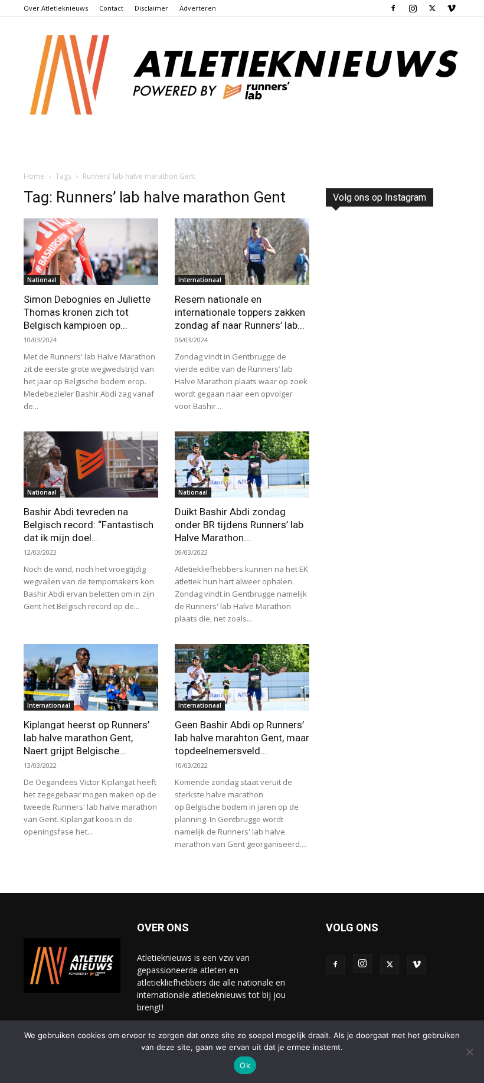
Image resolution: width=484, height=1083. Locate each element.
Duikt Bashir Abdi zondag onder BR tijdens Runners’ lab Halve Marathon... (239, 525)
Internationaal (199, 280)
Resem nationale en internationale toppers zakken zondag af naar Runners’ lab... (240, 312)
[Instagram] (412, 8)
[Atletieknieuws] (242, 75)
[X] (432, 8)
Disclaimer (151, 8)
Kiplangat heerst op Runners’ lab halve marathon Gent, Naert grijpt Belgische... (86, 738)
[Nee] (469, 1052)
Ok (245, 1065)
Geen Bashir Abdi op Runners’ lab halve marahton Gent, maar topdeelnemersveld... (242, 738)
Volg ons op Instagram (379, 197)
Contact (111, 8)
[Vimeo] (451, 8)
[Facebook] (393, 8)
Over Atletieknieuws (56, 8)
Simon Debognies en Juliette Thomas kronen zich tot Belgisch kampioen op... (87, 312)
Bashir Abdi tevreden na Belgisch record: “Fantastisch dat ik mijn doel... (88, 525)
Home (34, 176)
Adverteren (197, 8)
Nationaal (42, 280)
